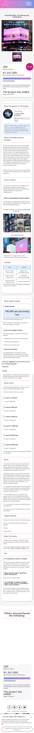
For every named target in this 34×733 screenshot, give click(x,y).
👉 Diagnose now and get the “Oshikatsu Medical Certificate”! (17, 729)
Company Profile (15, 711)
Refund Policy (24, 711)
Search (8, 711)
